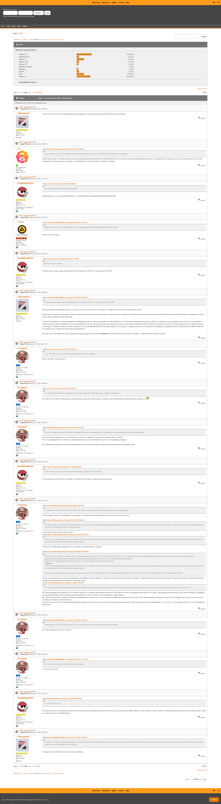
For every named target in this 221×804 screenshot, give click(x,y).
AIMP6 (20, 33)
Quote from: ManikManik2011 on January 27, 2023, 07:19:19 (65, 659)
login (8, 9)
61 (28, 92)
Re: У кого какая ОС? (27, 107)
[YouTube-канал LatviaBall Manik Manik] (17, 211)
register (14, 9)
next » (205, 89)
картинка (48, 563)
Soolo (44, 39)
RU (214, 2)
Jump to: (187, 779)
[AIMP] (17, 248)
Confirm (214, 800)
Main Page (96, 2)
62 (30, 92)
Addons (114, 2)
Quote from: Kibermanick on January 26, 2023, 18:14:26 (63, 427)
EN (218, 2)
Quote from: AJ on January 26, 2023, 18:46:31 (59, 184)
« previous (200, 89)
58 (21, 92)
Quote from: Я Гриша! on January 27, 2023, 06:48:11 (62, 467)
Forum (121, 2)
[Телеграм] (17, 377)
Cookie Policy (44, 800)
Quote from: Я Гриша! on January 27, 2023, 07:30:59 (62, 698)
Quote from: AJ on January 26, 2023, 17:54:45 (59, 349)
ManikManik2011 (26, 183)
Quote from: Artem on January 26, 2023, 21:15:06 (61, 259)
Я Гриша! (22, 348)
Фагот (49, 39)
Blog (127, 2)
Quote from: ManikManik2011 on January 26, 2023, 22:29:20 (65, 297)
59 (23, 92)
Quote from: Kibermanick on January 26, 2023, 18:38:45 (63, 149)
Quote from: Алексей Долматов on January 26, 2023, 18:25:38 (66, 534)
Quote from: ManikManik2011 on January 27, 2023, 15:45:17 (65, 737)
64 (33, 92)
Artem (21, 222)
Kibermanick (23, 113)
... (20, 92)
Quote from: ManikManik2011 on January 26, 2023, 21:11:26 (65, 222)
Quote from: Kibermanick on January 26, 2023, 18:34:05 (63, 583)
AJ (19, 148)
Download (105, 2)
